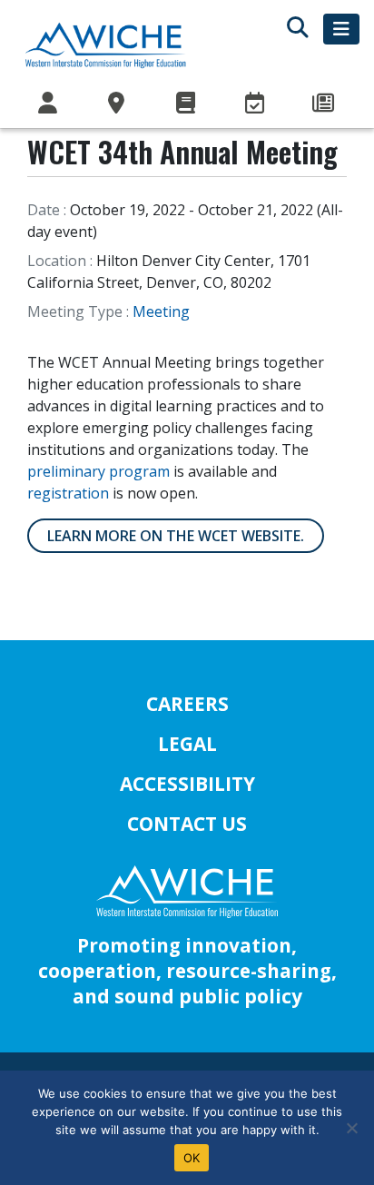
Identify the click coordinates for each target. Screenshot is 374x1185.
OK (192, 1157)
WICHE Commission (49, 103)
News (324, 103)
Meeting (161, 311)
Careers (187, 703)
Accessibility (187, 783)
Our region (118, 103)
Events (255, 103)
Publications (187, 103)
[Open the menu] (341, 29)
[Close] (351, 1128)
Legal (187, 743)
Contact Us (187, 823)
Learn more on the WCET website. (175, 536)
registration (68, 493)
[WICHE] (105, 44)
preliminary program (98, 471)
